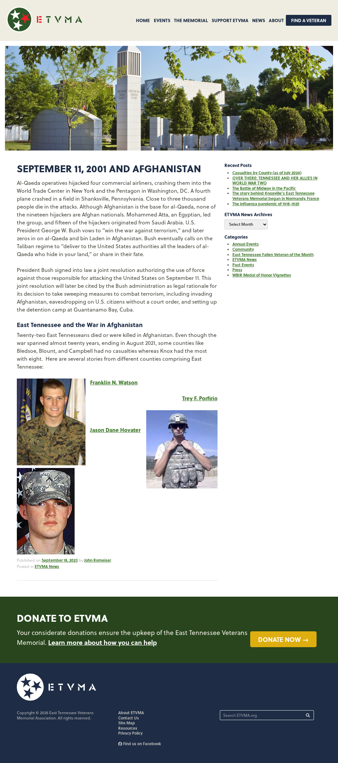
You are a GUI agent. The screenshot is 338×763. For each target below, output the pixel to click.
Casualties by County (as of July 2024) (266, 173)
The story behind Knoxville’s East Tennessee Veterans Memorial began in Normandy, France (275, 195)
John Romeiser (97, 560)
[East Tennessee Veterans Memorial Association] (44, 30)
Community (243, 249)
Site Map (126, 723)
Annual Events (245, 244)
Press (237, 270)
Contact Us (128, 718)
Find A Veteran (308, 20)
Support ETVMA (230, 20)
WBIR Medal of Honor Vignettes (261, 275)
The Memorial (191, 20)
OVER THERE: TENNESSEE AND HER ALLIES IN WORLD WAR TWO (275, 180)
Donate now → (283, 639)
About (276, 20)
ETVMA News (47, 566)
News (258, 20)
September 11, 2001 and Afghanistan (109, 168)
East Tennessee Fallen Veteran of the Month (273, 254)
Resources (127, 728)
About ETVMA (131, 712)
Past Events (243, 265)
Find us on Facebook (141, 743)
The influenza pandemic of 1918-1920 (265, 204)
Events (162, 20)
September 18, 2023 (60, 560)
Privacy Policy (130, 733)
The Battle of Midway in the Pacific (264, 188)
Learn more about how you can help (102, 642)
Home (143, 20)
